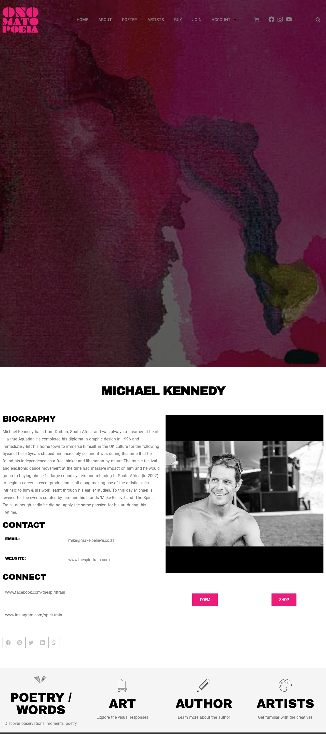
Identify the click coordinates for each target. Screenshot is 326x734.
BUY (178, 19)
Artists (155, 19)
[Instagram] (280, 19)
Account (221, 19)
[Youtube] (288, 19)
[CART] (257, 20)
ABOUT (105, 19)
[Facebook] (271, 19)
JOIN (196, 19)
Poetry (129, 19)
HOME (82, 19)
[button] (318, 19)
